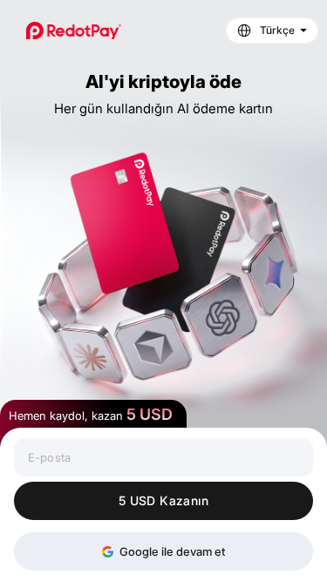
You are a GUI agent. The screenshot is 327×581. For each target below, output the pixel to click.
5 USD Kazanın (163, 500)
